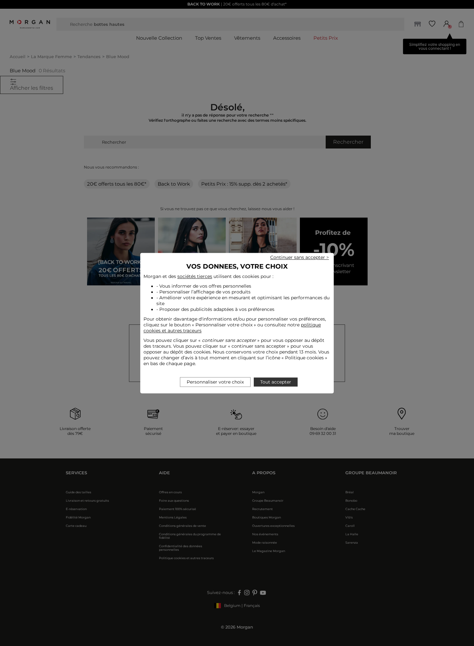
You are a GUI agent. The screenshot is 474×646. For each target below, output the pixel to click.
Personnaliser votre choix (215, 382)
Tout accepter (275, 382)
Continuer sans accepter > (299, 257)
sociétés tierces (194, 276)
